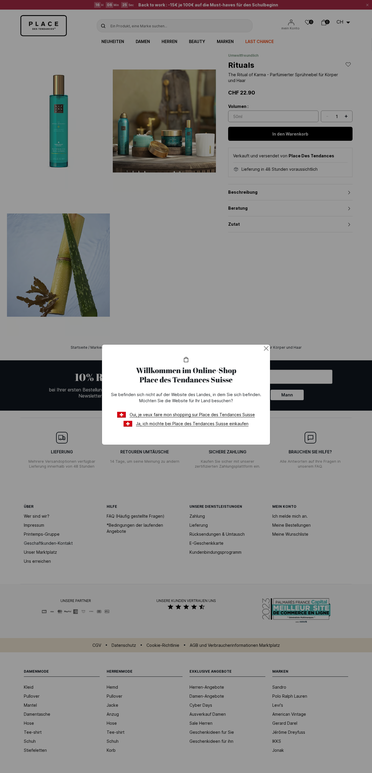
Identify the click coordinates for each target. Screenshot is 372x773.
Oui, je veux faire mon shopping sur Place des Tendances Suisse (192, 414)
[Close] (266, 348)
